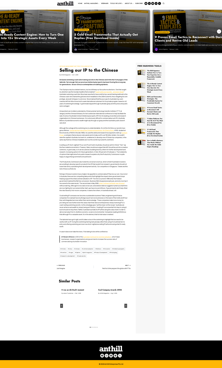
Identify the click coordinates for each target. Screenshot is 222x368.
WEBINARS (104, 3)
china (70, 249)
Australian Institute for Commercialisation (97, 237)
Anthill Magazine (65, 75)
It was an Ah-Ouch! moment (73, 290)
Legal (71, 252)
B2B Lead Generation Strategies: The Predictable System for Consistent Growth (154, 100)
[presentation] (141, 72)
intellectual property (118, 249)
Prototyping (113, 252)
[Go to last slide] (61, 306)
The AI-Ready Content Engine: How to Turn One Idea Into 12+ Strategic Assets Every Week (154, 88)
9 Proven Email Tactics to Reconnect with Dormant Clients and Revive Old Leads (154, 111)
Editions (98, 249)
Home (80, 3)
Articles (62, 66)
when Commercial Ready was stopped (111, 183)
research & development (67, 256)
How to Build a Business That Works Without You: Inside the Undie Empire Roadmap (155, 144)
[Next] (125, 306)
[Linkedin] (152, 3)
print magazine (87, 252)
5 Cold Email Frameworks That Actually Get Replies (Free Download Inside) (155, 133)
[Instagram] (149, 3)
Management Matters (73, 66)
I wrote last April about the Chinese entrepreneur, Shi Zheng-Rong (92, 130)
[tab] (90, 327)
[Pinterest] (156, 3)
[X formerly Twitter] (159, 3)
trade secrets (81, 256)
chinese (77, 249)
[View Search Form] (163, 3)
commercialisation (87, 249)
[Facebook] (145, 3)
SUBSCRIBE (139, 3)
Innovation (106, 249)
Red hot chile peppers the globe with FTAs (116, 267)
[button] (3, 31)
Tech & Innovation (86, 66)
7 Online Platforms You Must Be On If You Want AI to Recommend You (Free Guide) (155, 122)
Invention (63, 252)
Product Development (100, 252)
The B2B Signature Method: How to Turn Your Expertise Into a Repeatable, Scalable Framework (154, 75)
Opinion (77, 252)
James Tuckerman (68, 293)
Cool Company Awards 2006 (110, 290)
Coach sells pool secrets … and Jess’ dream (109, 92)
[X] (120, 356)
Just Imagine (61, 267)
